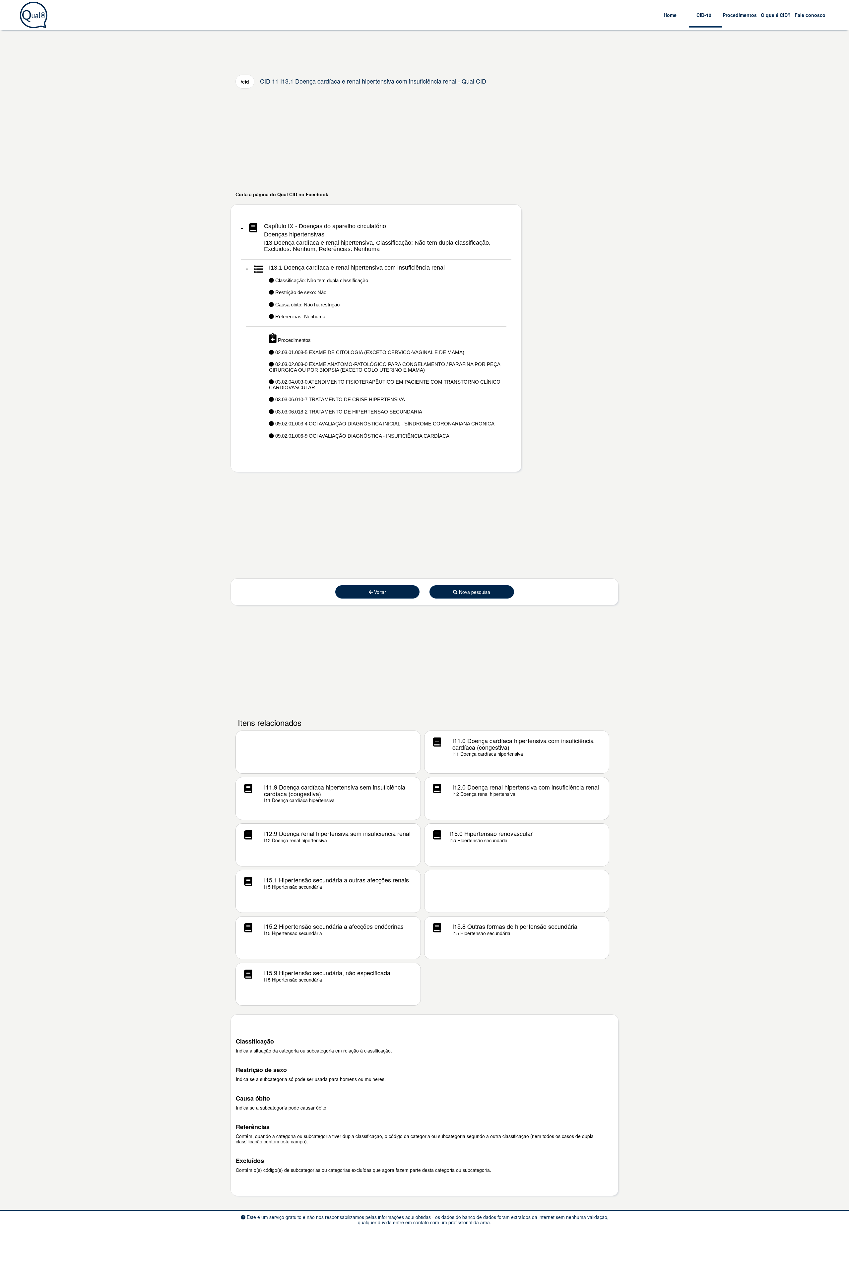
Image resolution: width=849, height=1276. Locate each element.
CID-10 (703, 15)
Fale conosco (810, 15)
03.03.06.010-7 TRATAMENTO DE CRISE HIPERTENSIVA (339, 399)
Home (670, 15)
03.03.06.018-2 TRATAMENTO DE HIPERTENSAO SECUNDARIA (348, 412)
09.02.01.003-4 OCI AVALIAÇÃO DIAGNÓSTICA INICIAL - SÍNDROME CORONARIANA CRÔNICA (384, 423)
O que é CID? (776, 15)
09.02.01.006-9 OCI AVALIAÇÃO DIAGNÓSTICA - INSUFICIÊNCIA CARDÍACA (361, 436)
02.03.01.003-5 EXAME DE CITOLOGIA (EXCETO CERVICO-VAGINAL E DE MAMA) (369, 352)
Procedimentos (740, 15)
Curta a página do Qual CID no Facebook (281, 194)
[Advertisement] (424, 139)
